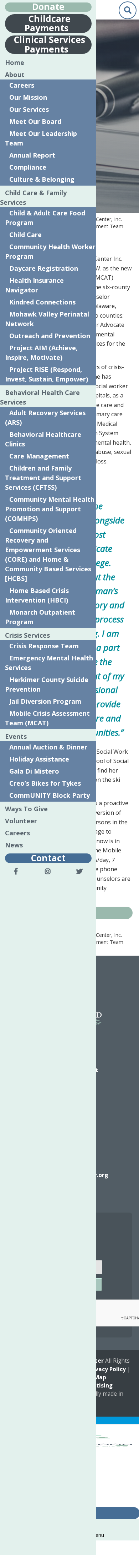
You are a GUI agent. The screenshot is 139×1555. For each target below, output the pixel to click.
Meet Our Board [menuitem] (35, 121)
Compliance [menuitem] (27, 167)
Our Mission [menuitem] (28, 97)
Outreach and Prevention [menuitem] (49, 335)
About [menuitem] (15, 74)
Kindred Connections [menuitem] (42, 302)
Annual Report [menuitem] (32, 155)
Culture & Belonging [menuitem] (41, 179)
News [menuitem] (14, 845)
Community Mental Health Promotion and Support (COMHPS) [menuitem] (50, 509)
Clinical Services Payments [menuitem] (49, 44)
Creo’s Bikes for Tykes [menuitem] (45, 783)
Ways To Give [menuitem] (26, 808)
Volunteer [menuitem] (21, 821)
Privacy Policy (107, 1369)
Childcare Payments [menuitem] (48, 22)
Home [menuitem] (14, 62)
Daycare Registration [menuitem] (43, 268)
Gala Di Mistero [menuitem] (34, 771)
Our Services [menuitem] (29, 109)
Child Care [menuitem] (25, 234)
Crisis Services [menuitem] (27, 635)
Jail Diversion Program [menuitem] (45, 701)
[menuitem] (16, 871)
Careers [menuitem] (21, 85)
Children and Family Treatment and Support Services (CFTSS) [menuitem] (43, 477)
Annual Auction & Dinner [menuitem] (48, 747)
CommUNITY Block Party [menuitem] (49, 795)
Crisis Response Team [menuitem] (44, 646)
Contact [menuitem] (48, 857)
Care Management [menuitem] (39, 456)
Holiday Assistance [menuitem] (39, 759)
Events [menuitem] (16, 736)
